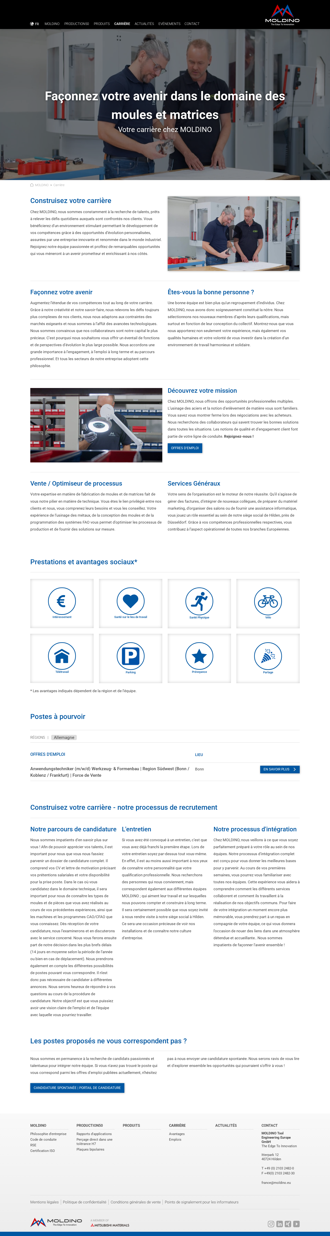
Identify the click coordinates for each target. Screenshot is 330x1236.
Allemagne (64, 737)
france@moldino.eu (276, 1183)
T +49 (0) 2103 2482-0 (278, 1168)
